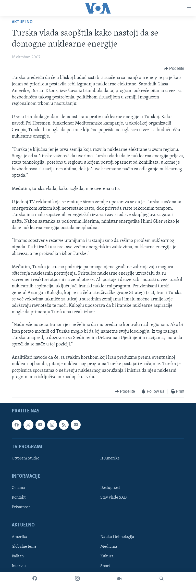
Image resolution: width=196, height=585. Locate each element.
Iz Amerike (110, 458)
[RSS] (64, 425)
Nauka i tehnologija (117, 537)
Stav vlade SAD (113, 498)
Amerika (19, 537)
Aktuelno (22, 22)
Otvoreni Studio (25, 458)
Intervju (19, 566)
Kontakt (19, 498)
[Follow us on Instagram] (52, 425)
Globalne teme (24, 547)
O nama (18, 488)
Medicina (108, 547)
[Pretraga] (161, 578)
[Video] (119, 578)
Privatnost (21, 507)
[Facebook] (35, 578)
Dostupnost (110, 488)
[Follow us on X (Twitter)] (28, 425)
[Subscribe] (75, 425)
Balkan (18, 556)
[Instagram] (77, 578)
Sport (105, 566)
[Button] (174, 68)
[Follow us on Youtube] (40, 425)
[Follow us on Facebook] (16, 425)
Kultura (107, 556)
